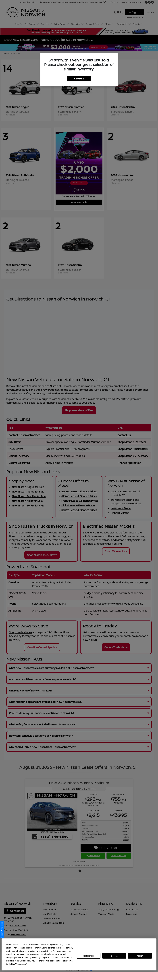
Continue (79, 78)
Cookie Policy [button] (25, 961)
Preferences (88, 956)
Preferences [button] (21, 964)
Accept (140, 956)
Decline (114, 956)
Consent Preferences (2, 930)
